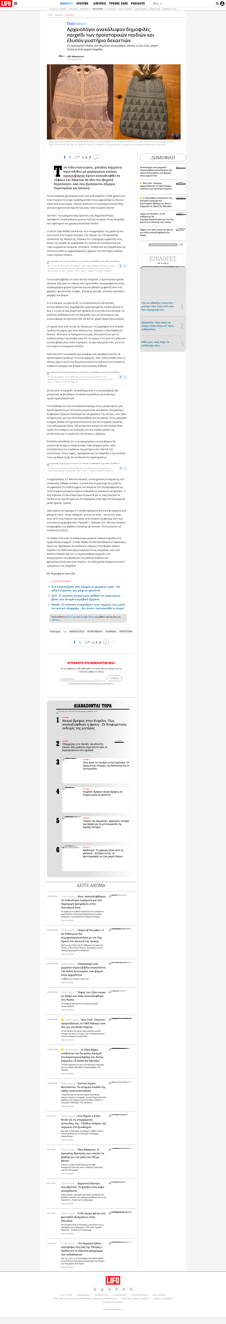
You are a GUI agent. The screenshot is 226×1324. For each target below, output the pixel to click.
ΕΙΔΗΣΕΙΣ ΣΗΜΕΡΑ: (62, 581)
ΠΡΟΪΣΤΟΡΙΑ (125, 631)
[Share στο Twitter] (125, 266)
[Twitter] (177, 135)
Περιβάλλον (154, 9)
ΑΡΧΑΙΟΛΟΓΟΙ (76, 631)
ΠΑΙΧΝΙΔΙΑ (111, 631)
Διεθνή (63, 9)
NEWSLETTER (101, 1295)
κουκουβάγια (73, 176)
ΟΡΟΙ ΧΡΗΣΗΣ (74, 684)
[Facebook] (172, 135)
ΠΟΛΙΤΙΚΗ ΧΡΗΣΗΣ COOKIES (135, 1298)
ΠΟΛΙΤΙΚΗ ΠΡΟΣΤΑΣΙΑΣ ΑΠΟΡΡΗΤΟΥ (99, 684)
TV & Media (111, 9)
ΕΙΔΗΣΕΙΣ (58, 15)
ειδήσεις (56, 619)
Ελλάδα (53, 9)
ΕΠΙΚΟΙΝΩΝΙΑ (83, 1295)
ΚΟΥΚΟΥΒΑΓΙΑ (94, 631)
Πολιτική (73, 9)
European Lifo (169, 9)
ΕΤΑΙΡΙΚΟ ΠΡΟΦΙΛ (139, 1295)
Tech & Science (125, 9)
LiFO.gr (72, 616)
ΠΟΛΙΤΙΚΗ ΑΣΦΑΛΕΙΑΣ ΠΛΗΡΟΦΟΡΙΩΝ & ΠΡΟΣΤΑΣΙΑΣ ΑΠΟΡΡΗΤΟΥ (85, 1298)
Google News (87, 616)
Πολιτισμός (98, 9)
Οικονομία (85, 9)
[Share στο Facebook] (120, 266)
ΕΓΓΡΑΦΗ (114, 678)
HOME (49, 15)
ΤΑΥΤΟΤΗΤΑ (66, 1295)
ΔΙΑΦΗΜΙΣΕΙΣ (119, 1295)
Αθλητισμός (140, 9)
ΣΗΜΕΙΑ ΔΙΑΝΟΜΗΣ (162, 1298)
